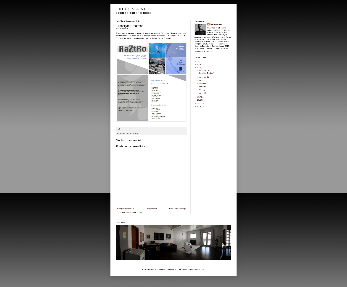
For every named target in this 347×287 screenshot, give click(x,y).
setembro (202, 83)
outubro (202, 80)
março (201, 93)
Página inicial (152, 209)
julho (201, 90)
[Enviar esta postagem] (118, 128)
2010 (199, 106)
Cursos (128, 133)
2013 (199, 97)
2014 (199, 68)
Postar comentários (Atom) (132, 213)
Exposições (135, 133)
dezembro (203, 70)
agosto (201, 87)
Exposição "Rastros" (206, 73)
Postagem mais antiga (177, 209)
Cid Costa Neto (123, 29)
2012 (199, 100)
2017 (199, 61)
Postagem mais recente (125, 209)
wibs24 (184, 269)
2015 (199, 64)
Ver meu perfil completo (203, 51)
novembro (203, 77)
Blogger (201, 269)
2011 (199, 103)
